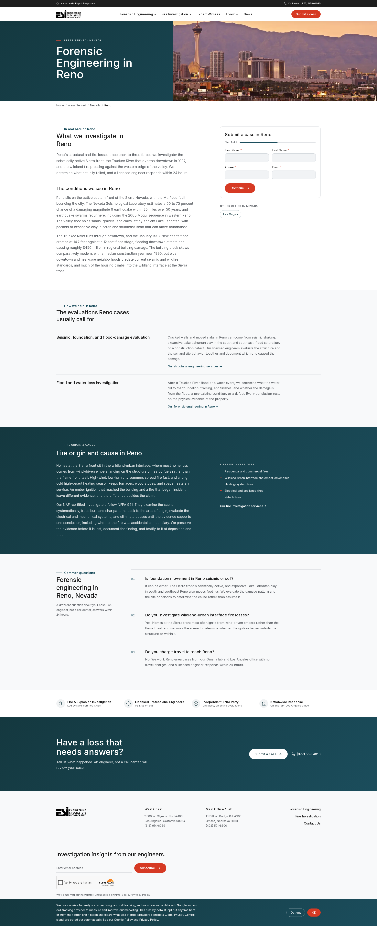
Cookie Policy (123, 919)
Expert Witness (208, 14)
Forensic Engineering (136, 14)
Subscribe (147, 868)
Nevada (95, 105)
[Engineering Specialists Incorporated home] (68, 14)
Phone (230, 167)
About (230, 14)
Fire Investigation (175, 14)
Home (60, 105)
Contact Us (312, 823)
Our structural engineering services (195, 366)
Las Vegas (230, 214)
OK (314, 912)
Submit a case (306, 14)
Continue (237, 188)
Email (277, 167)
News (247, 14)
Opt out (296, 912)
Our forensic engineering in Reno (193, 406)
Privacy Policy (140, 894)
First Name (233, 150)
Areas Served (77, 105)
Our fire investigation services (243, 506)
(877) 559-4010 (309, 754)
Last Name (280, 150)
